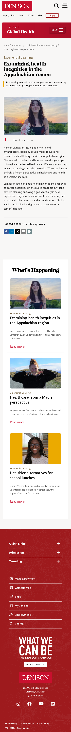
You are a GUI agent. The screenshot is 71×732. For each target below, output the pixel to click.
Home (6, 45)
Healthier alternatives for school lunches (31, 475)
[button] (57, 5)
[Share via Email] (23, 231)
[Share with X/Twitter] (17, 231)
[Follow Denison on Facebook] (29, 704)
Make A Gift (35, 664)
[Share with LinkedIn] (11, 231)
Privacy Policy (11, 723)
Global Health (32, 45)
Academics (17, 45)
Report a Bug (43, 723)
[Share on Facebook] (6, 231)
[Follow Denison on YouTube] (41, 704)
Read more (17, 346)
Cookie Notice (27, 723)
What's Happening (49, 45)
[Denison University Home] (35, 682)
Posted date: (12, 224)
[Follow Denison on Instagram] (18, 704)
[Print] (29, 231)
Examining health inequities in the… (19, 49)
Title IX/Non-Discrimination (17, 728)
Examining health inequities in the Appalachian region (35, 320)
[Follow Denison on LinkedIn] (53, 704)
